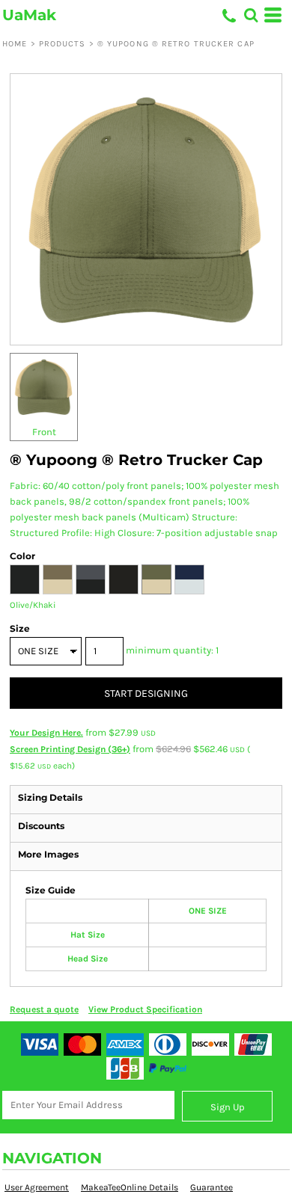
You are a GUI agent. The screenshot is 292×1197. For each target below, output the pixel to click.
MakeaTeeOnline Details (129, 1187)
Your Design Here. (46, 732)
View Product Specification (145, 1009)
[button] (250, 14)
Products (62, 44)
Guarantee (211, 1187)
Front (44, 431)
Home (14, 44)
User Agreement (36, 1187)
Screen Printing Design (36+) (70, 749)
